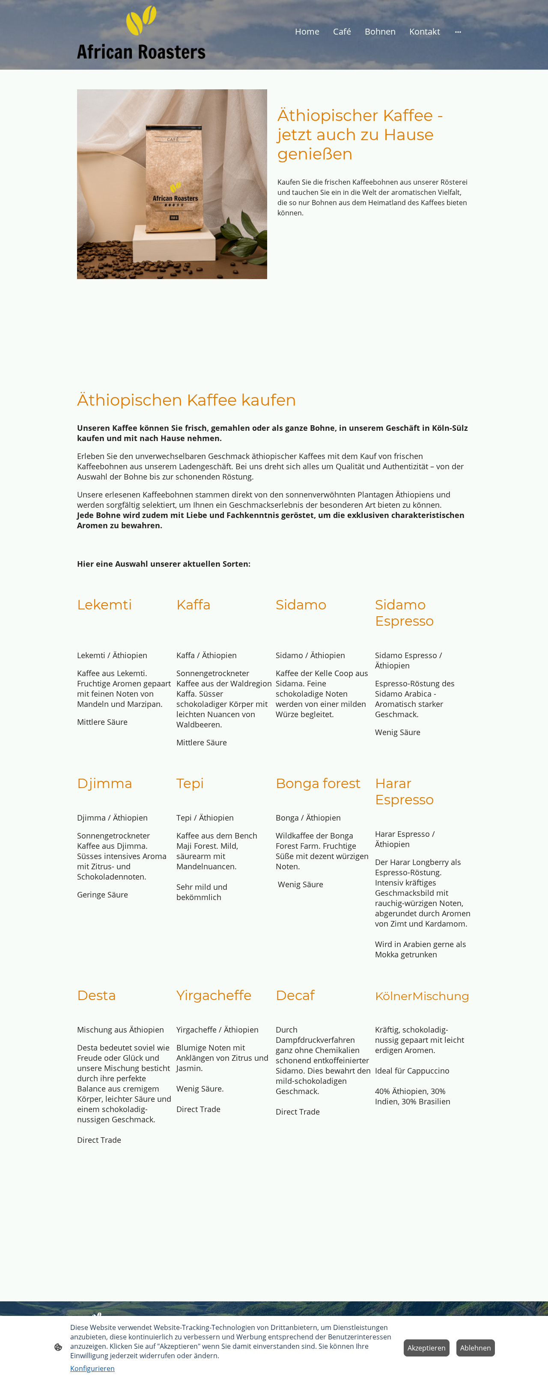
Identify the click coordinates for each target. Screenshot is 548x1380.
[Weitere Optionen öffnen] (458, 31)
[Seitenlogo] (141, 31)
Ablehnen (475, 1348)
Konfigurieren (92, 1368)
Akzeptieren (427, 1348)
